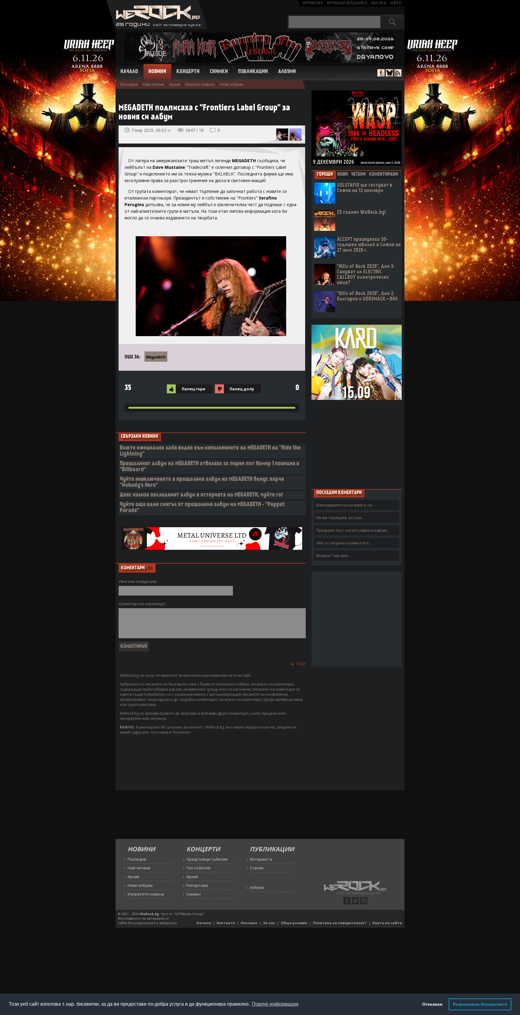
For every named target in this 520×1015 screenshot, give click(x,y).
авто (395, 2)
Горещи (325, 174)
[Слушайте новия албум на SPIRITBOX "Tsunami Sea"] (282, 134)
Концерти (188, 72)
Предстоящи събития (207, 859)
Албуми (287, 72)
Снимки (219, 72)
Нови (342, 174)
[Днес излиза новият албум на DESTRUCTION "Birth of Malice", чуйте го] (295, 134)
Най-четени (153, 84)
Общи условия (294, 923)
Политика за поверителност (340, 923)
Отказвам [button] (432, 1004)
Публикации (253, 72)
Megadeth (156, 357)
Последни (129, 84)
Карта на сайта (387, 923)
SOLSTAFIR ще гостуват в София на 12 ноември (364, 188)
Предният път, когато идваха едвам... (352, 530)
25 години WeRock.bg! (361, 212)
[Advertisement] (356, 444)
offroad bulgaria (347, 2)
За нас (269, 923)
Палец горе (193, 388)
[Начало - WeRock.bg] (157, 27)
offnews (313, 2)
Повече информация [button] (275, 1004)
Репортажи (197, 885)
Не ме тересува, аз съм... (340, 517)
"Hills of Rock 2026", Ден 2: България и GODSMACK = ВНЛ (367, 296)
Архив (174, 84)
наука (378, 2)
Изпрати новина (200, 84)
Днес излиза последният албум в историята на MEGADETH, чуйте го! (201, 495)
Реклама (249, 923)
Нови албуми (231, 84)
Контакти (226, 923)
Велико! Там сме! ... (333, 555)
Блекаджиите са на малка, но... (345, 505)
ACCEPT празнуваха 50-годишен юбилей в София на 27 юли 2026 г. (369, 245)
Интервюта (261, 859)
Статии (257, 868)
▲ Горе (298, 663)
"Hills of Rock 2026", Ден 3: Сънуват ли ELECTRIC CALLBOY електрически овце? (366, 275)
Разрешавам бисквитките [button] (480, 1004)
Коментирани (383, 174)
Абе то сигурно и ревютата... (343, 543)
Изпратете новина (146, 894)
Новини (157, 72)
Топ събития (198, 868)
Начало (129, 72)
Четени (358, 174)
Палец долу (242, 388)
